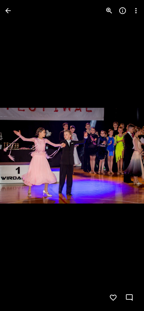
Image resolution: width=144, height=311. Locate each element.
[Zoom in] (109, 10)
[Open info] (122, 10)
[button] (18, 155)
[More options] (136, 10)
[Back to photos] (8, 11)
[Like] (113, 298)
